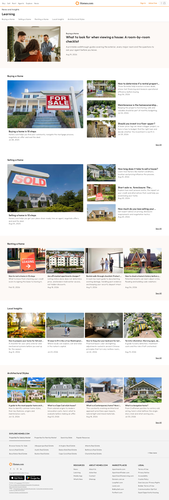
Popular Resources (83, 438)
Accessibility (143, 476)
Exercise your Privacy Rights (149, 483)
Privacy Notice (143, 473)
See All (159, 145)
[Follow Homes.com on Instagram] (17, 469)
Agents (21, 3)
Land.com (116, 486)
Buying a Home (8, 19)
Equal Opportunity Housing (148, 492)
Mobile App (78, 476)
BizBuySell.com (118, 489)
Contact (92, 476)
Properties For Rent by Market (45, 438)
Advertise (153, 3)
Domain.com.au (118, 479)
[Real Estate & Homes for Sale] (84, 3)
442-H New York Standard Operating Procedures (24, 485)
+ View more (152, 453)
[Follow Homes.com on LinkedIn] (21, 469)
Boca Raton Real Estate (18, 454)
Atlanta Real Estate (92, 446)
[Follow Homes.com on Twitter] (14, 469)
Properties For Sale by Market (19, 438)
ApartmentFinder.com (120, 473)
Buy (3, 3)
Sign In (143, 3)
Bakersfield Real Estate (68, 450)
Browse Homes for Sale (18, 446)
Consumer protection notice (44, 488)
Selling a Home (24, 19)
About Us (92, 469)
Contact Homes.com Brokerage (18, 492)
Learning (77, 473)
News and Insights (10, 9)
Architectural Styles (76, 19)
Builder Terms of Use (146, 486)
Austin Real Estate (42, 450)
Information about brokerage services (24, 488)
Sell (8, 3)
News (36, 3)
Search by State (66, 438)
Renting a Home (42, 19)
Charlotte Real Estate (93, 454)
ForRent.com (117, 492)
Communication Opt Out (147, 489)
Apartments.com (118, 469)
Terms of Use (143, 469)
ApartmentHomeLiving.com (123, 476)
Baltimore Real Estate (93, 450)
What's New (78, 479)
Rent (14, 3)
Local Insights (58, 19)
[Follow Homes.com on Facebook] (10, 469)
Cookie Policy (143, 479)
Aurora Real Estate (16, 450)
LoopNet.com (117, 483)
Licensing (19, 483)
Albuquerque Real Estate (44, 446)
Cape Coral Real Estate (68, 454)
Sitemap (92, 479)
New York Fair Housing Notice (18, 486)
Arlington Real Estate (67, 446)
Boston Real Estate (42, 454)
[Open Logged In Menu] (163, 3)
